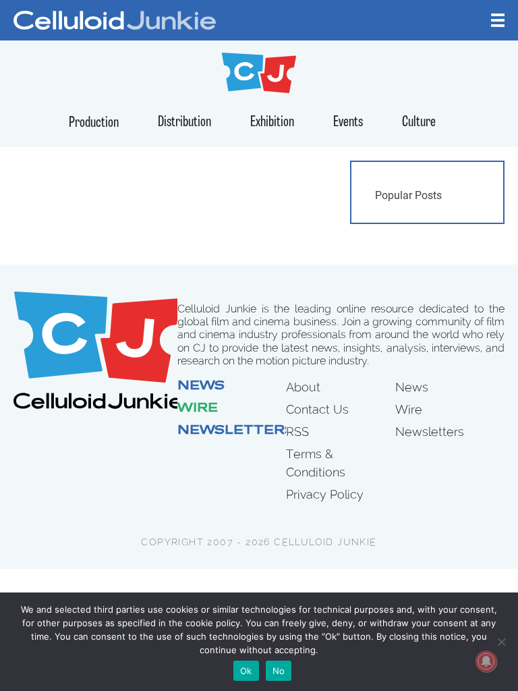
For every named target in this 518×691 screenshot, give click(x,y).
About (303, 387)
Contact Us (317, 409)
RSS (297, 431)
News (201, 386)
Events (348, 122)
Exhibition (272, 122)
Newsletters (236, 431)
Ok (246, 670)
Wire (197, 409)
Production (94, 123)
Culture (419, 122)
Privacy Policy (325, 494)
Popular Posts (408, 195)
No (278, 670)
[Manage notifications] (486, 661)
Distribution (184, 122)
